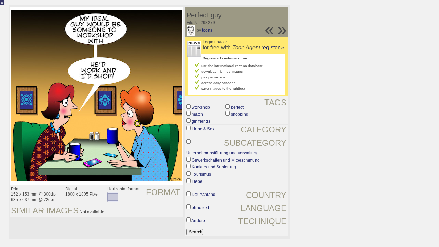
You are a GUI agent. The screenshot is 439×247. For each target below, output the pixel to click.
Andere (198, 220)
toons (207, 30)
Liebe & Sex (203, 129)
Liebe (197, 181)
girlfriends (201, 121)
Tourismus (201, 174)
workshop (201, 107)
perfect (237, 107)
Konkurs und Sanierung (214, 167)
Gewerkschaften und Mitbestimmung (226, 160)
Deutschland (203, 194)
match (197, 114)
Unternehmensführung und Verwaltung (222, 153)
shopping (239, 114)
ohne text (200, 207)
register (272, 47)
